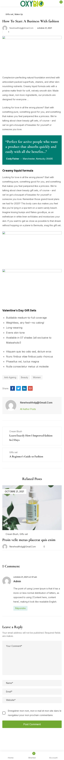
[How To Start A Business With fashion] (12, 388)
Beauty (24, 377)
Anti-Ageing (10, 377)
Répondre (20, 608)
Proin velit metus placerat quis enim (28, 540)
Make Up (19, 14)
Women (37, 377)
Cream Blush (12, 534)
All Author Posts (28, 409)
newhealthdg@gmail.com (21, 28)
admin (17, 581)
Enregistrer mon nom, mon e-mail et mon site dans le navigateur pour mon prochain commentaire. (34, 712)
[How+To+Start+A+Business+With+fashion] (18, 388)
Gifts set (9, 14)
